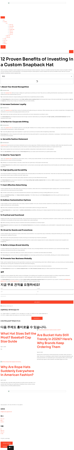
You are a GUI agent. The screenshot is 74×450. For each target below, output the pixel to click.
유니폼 (4, 38)
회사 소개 (5, 40)
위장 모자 (11, 34)
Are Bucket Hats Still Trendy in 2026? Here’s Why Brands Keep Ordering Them (54, 341)
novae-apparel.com (14, 281)
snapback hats (8, 92)
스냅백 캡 (11, 32)
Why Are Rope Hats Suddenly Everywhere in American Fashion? (17, 371)
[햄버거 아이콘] (3, 17)
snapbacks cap (8, 110)
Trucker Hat (11, 29)
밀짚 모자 (8, 35)
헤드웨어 (5, 21)
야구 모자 (11, 27)
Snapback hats (4, 145)
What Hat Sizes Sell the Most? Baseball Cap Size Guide (18, 337)
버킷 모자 (8, 37)
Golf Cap (11, 24)
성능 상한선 (11, 26)
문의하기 (5, 43)
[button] (71, 76)
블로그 (4, 42)
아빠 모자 (11, 31)
